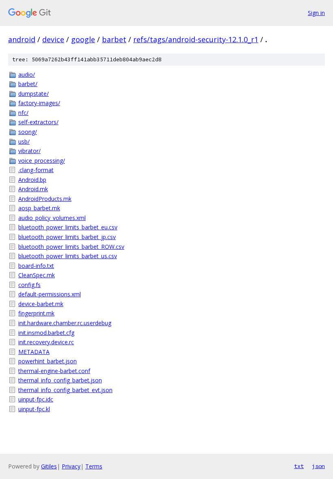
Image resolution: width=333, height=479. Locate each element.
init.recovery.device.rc (46, 342)
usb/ (24, 141)
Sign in (316, 13)
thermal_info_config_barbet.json (60, 380)
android (21, 39)
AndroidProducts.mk (44, 199)
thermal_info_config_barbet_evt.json (65, 390)
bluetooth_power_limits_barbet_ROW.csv (71, 246)
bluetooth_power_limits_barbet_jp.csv (67, 237)
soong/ (27, 132)
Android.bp (32, 179)
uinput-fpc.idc (35, 399)
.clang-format (36, 170)
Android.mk (33, 189)
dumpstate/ (33, 93)
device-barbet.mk (40, 304)
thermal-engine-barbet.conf (54, 371)
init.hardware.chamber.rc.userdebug (64, 323)
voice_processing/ (41, 160)
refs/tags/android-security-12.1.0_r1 (195, 39)
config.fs (29, 285)
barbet (114, 39)
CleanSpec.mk (36, 275)
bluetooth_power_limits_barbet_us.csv (67, 256)
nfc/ (23, 113)
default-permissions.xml (49, 294)
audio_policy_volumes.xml (52, 218)
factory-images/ (39, 103)
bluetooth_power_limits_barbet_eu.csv (67, 227)
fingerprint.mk (36, 313)
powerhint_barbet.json (47, 361)
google (83, 39)
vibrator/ (29, 151)
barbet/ (27, 84)
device (53, 39)
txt (299, 466)
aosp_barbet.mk (39, 208)
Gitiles (49, 466)
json (318, 466)
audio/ (26, 74)
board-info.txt (36, 266)
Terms (93, 466)
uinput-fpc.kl (34, 409)
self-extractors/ (38, 122)
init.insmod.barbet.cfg (46, 333)
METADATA (34, 352)
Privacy (71, 466)
